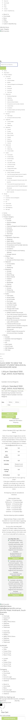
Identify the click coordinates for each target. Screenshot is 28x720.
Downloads (6, 3)
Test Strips (9, 92)
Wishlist (1, 358)
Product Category (8, 74)
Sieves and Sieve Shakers (12, 102)
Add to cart (10, 413)
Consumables (10, 121)
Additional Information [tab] (15, 420)
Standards (9, 88)
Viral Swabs (10, 154)
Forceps (9, 131)
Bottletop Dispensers (12, 96)
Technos (7, 199)
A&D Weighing (9, 207)
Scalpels (9, 137)
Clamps (9, 143)
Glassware (8, 119)
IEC (6, 201)
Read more (16, 558)
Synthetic (9, 90)
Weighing (9, 98)
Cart (1, 356)
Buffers (8, 82)
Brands (5, 193)
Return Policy (7, 655)
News (5, 4)
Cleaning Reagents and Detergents (15, 84)
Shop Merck (6, 72)
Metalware (8, 127)
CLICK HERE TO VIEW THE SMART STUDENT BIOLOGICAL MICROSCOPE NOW (13, 365)
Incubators (9, 107)
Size (3, 402)
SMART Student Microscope (13, 172)
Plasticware (8, 145)
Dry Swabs (9, 160)
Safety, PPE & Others (9, 621)
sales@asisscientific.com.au (10, 608)
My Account (2, 353)
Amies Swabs (10, 156)
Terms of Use (7, 653)
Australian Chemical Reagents (12, 197)
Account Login (7, 677)
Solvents (9, 86)
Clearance (6, 680)
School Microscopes (10, 170)
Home (5, 70)
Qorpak (7, 195)
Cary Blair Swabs (11, 162)
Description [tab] (15, 418)
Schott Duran (9, 205)
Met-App (8, 209)
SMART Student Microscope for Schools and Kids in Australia (17, 190)
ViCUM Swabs (10, 158)
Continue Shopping (9, 718)
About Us (6, 14)
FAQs (5, 6)
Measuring (9, 125)
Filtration (8, 113)
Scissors (9, 139)
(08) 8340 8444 (5, 606)
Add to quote (10, 417)
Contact (6, 8)
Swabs (7, 152)
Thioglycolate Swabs (11, 168)
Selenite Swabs (10, 166)
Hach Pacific (8, 203)
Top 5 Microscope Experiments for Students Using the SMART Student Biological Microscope (16, 176)
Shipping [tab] (15, 422)
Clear (8, 405)
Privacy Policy (7, 651)
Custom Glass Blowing (9, 10)
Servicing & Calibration (9, 678)
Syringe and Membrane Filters (14, 117)
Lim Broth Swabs (11, 164)
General (9, 78)
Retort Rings (10, 133)
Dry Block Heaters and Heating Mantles (16, 109)
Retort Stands (10, 135)
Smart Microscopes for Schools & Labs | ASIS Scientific (17, 181)
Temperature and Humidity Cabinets (15, 103)
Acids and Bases (10, 80)
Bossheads (9, 141)
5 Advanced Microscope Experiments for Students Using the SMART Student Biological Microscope (17, 185)
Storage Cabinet (11, 111)
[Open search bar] (0, 61)
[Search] (3, 68)
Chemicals (8, 76)
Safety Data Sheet (14, 426)
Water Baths (10, 100)
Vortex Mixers (10, 105)
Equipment (8, 94)
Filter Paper (10, 115)
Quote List (2, 360)
